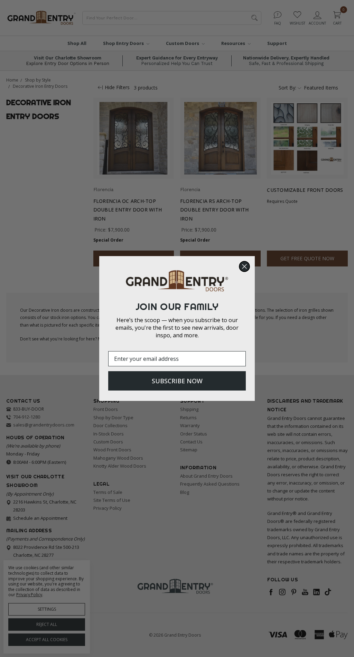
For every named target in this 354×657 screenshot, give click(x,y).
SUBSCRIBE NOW (177, 381)
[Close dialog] (244, 266)
